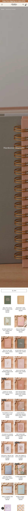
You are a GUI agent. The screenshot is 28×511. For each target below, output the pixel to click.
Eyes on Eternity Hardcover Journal (7, 477)
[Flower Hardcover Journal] (20, 469)
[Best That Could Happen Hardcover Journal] (7, 300)
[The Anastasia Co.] (14, 4)
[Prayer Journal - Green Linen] (20, 489)
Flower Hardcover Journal (21, 477)
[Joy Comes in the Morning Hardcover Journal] (7, 362)
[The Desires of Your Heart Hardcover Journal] (7, 405)
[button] (2, 508)
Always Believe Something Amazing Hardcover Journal (20, 414)
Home (2, 9)
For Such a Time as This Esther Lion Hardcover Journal (7, 457)
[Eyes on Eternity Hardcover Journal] (7, 469)
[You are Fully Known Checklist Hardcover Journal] (7, 426)
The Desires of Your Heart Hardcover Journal (7, 414)
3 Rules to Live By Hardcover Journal (7, 392)
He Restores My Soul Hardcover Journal (20, 351)
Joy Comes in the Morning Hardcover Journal (7, 372)
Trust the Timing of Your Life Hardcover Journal (20, 457)
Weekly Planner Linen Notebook (7, 497)
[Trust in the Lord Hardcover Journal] (7, 342)
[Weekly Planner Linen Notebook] (7, 489)
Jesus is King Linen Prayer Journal (20, 329)
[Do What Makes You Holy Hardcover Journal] (7, 321)
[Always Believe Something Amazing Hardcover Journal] (20, 405)
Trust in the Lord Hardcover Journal (7, 351)
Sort (15, 290)
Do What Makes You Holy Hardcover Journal (7, 330)
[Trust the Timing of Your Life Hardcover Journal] (20, 447)
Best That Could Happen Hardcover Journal (7, 309)
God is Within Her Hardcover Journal (20, 371)
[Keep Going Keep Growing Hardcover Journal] (20, 426)
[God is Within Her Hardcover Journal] (20, 362)
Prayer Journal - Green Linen (20, 497)
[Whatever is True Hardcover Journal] (20, 300)
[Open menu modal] (2, 4)
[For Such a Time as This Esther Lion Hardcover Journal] (7, 447)
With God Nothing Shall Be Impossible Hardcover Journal (20, 393)
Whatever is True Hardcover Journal (20, 308)
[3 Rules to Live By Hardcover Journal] (7, 384)
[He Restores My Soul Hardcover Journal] (20, 342)
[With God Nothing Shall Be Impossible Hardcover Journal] (20, 384)
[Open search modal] (23, 4)
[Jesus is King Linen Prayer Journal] (20, 321)
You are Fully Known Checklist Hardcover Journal (7, 436)
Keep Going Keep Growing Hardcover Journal (20, 436)
